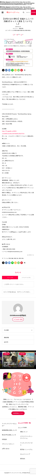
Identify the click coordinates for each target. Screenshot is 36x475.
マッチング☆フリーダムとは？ (9, 424)
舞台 (23, 258)
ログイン (28, 12)
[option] (10, 360)
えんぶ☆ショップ (25, 454)
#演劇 (17, 30)
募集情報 (21, 28)
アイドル (6, 258)
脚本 (20, 258)
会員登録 (33, 12)
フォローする (18, 319)
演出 (17, 258)
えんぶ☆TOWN (22, 427)
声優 (9, 258)
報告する (31, 255)
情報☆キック (24, 431)
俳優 (15, 258)
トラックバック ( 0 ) (26, 277)
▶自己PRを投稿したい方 (9, 435)
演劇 (12, 258)
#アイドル (11, 30)
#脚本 (26, 30)
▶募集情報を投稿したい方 (9, 430)
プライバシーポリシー (8, 444)
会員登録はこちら (18, 413)
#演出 (23, 30)
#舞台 (29, 30)
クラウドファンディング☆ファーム (26, 437)
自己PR (6, 342)
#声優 (15, 30)
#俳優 (20, 30)
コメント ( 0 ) (10, 277)
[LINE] (12, 70)
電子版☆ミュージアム (26, 449)
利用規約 (4, 439)
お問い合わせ (5, 448)
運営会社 (22, 458)
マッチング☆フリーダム (26, 444)
